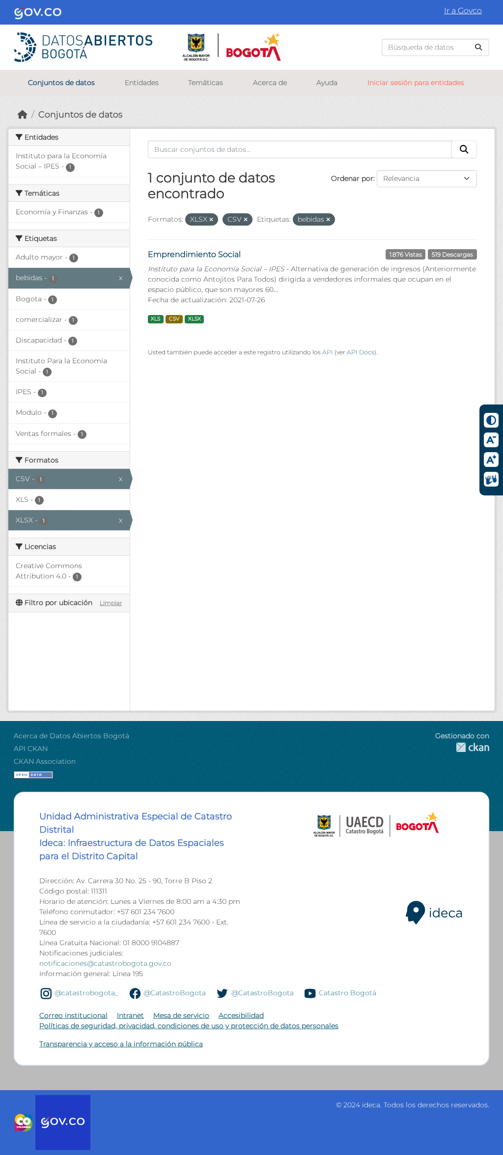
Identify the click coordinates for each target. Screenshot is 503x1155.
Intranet (130, 1015)
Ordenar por (352, 178)
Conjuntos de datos (61, 82)
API (327, 352)
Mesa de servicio (181, 1015)
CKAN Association (45, 761)
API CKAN (31, 748)
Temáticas (205, 82)
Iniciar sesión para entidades (415, 82)
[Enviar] (478, 47)
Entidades (142, 82)
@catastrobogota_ (86, 992)
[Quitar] (211, 219)
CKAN (462, 747)
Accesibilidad (241, 1015)
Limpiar (111, 602)
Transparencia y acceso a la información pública (121, 1044)
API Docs (360, 352)
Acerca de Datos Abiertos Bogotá (71, 735)
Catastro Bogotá (347, 992)
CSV (174, 319)
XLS (155, 319)
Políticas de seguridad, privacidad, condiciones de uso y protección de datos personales (188, 1025)
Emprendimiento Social (194, 254)
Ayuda (326, 82)
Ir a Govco (463, 10)
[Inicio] (23, 114)
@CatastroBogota (174, 992)
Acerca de (270, 82)
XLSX (194, 319)
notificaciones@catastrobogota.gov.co (105, 963)
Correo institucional (73, 1015)
